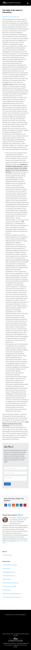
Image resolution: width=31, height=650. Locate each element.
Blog (27, 634)
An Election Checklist (10, 565)
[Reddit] (13, 505)
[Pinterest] (25, 505)
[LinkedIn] (17, 505)
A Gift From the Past (9, 586)
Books (23, 634)
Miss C (20, 515)
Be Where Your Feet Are (11, 583)
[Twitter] (9, 505)
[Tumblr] (21, 505)
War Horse (6, 568)
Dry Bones (6, 590)
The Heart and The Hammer (12, 597)
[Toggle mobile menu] (28, 3)
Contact (16, 635)
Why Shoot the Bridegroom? (12, 593)
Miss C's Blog (7, 555)
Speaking (17, 634)
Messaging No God (9, 572)
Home (4, 634)
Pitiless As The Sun (9, 575)
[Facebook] (5, 505)
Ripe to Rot (7, 579)
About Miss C (10, 634)
